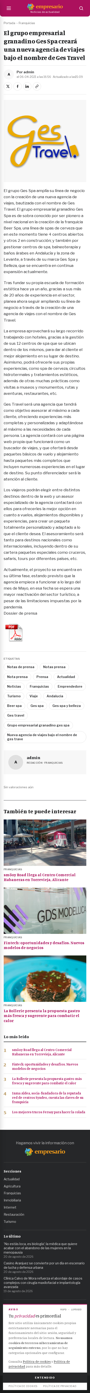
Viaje (34, 696)
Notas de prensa (20, 667)
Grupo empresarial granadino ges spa (38, 725)
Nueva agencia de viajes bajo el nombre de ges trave (42, 737)
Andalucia (55, 696)
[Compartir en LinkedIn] (27, 86)
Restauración (14, 1214)
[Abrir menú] (9, 8)
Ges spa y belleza (66, 706)
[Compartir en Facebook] (17, 86)
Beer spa (14, 706)
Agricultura (12, 1186)
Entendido (45, 1377)
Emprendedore (70, 686)
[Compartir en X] (8, 86)
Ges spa (37, 706)
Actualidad (66, 677)
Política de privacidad (60, 1386)
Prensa (42, 677)
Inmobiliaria (12, 1200)
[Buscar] (81, 8)
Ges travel (15, 715)
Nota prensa (17, 677)
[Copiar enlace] (37, 86)
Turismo (14, 696)
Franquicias (27, 23)
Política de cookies (37, 1361)
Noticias (14, 686)
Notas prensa (54, 667)
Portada (9, 23)
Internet (10, 1207)
